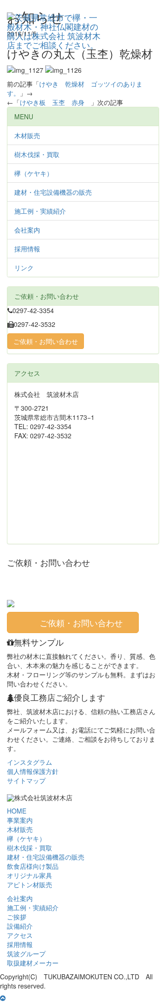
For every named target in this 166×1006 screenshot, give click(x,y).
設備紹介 (20, 925)
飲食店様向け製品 (33, 866)
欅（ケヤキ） (33, 173)
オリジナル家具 (29, 875)
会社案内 (27, 229)
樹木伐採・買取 (36, 154)
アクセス (20, 935)
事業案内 (20, 820)
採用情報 (27, 248)
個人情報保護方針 (33, 771)
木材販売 (27, 135)
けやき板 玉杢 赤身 (55, 102)
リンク (24, 267)
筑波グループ (26, 953)
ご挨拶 (16, 916)
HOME (16, 810)
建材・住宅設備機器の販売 (53, 192)
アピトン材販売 (29, 884)
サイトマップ (26, 780)
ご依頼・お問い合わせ (45, 341)
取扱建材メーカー (33, 962)
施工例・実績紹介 (40, 210)
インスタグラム (29, 762)
